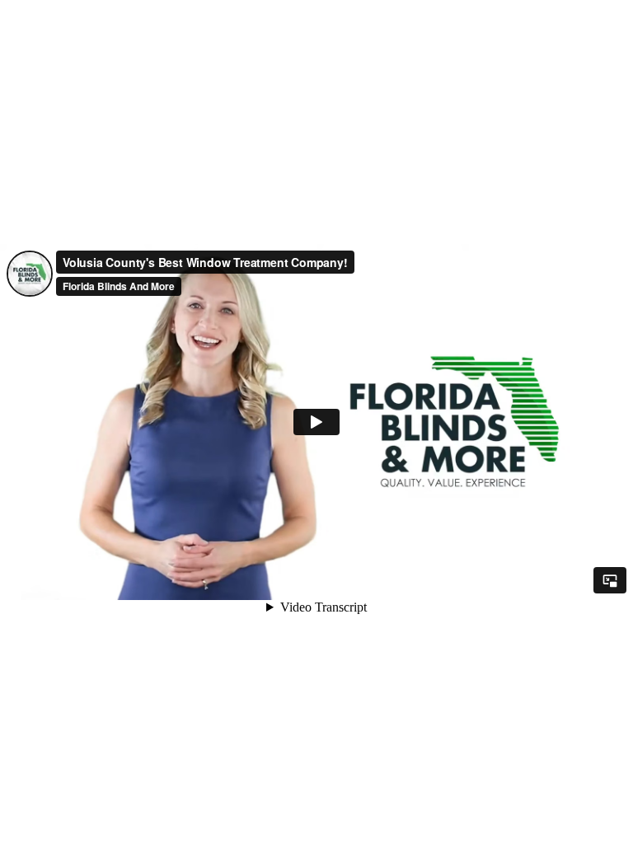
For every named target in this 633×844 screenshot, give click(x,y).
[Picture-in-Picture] (610, 580)
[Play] (316, 422)
